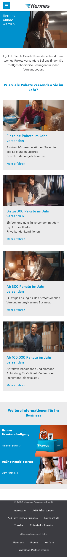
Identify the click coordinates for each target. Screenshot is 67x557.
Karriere (49, 542)
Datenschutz (51, 517)
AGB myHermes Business (23, 517)
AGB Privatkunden (43, 510)
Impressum (19, 510)
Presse (34, 542)
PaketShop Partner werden (34, 549)
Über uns (18, 542)
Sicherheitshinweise (41, 525)
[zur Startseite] (37, 6)
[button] (6, 5)
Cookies (18, 525)
